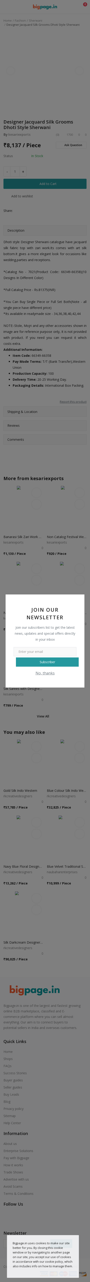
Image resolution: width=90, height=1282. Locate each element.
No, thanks (45, 673)
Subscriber (47, 662)
